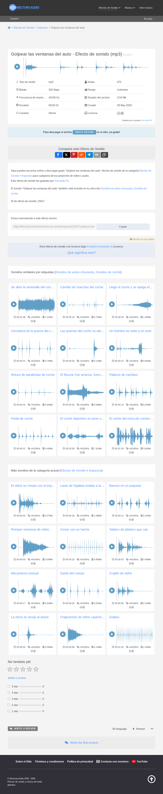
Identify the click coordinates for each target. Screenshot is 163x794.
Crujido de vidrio (120, 573)
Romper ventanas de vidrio (30, 529)
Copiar (122, 225)
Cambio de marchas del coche (81, 287)
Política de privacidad (80, 761)
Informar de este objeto (143, 239)
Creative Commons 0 (99, 246)
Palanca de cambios (123, 374)
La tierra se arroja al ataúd (29, 617)
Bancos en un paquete (125, 485)
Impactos (27, 175)
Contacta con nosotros (115, 761)
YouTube (142, 761)
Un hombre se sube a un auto (130, 331)
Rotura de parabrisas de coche (33, 374)
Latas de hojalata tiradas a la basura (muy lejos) (94, 485)
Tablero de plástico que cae (128, 529)
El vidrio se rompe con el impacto (34, 485)
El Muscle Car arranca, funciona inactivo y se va (94, 374)
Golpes (114, 617)
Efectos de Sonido (73, 470)
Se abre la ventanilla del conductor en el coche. (44, 287)
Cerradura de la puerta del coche (34, 331)
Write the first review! (83, 742)
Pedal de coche (22, 418)
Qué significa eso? (81, 252)
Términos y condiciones (49, 761)
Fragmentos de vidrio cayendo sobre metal (90, 617)
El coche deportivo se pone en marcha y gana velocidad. (100, 418)
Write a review (17, 678)
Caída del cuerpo (72, 573)
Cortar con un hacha (74, 529)
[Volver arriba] (146, 782)
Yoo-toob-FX (146, 120)
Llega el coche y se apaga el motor (134, 287)
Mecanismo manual (25, 573)
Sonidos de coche (108, 272)
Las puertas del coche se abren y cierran (89, 331)
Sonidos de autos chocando (116, 188)
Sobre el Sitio (24, 761)
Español (14, 18)
